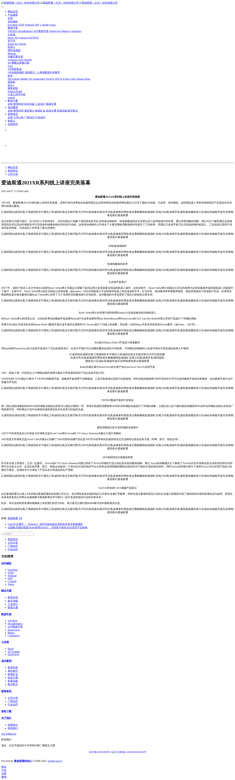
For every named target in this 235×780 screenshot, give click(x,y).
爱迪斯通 (13, 518)
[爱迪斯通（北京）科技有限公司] (117, 3)
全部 (10, 18)
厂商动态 (13, 546)
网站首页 (13, 11)
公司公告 (13, 174)
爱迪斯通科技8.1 (23, 761)
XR (20, 518)
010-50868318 (8, 734)
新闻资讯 (13, 170)
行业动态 (13, 549)
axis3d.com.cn (54, 761)
